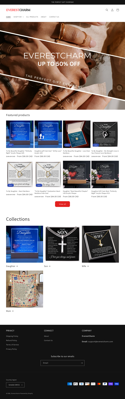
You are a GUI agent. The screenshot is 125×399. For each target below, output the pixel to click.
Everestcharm (15, 393)
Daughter (10, 266)
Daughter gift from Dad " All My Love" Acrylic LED (48, 152)
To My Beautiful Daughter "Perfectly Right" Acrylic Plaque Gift (19, 152)
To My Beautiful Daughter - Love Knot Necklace (76, 152)
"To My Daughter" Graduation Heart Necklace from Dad (47, 192)
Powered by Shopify (26, 393)
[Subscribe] (81, 363)
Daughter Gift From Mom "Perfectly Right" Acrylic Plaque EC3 (104, 192)
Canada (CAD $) (14, 385)
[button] (18, 16)
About (46, 336)
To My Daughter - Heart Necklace (18, 191)
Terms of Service (12, 345)
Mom (8, 311)
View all (62, 204)
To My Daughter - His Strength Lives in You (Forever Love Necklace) (105, 152)
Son (46, 266)
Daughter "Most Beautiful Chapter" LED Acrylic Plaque (75, 192)
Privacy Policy (11, 349)
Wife (84, 266)
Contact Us (48, 340)
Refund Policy (11, 340)
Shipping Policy (12, 336)
